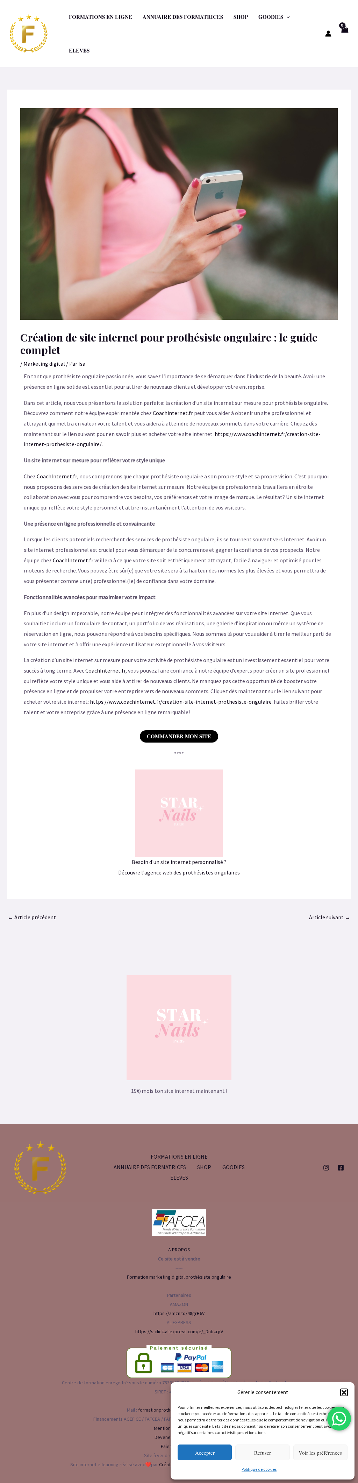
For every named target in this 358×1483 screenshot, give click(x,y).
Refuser (262, 1452)
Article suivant (329, 917)
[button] (344, 1392)
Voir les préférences (320, 1452)
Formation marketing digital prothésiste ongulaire (179, 1277)
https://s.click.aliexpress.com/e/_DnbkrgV (179, 1331)
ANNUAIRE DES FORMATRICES (183, 17)
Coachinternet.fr (173, 412)
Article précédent (32, 917)
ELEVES (79, 50)
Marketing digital (44, 363)
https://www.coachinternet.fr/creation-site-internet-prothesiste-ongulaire (181, 701)
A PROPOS (179, 1249)
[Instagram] (326, 1168)
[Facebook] (341, 1168)
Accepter (205, 1452)
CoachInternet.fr (57, 476)
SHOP (241, 17)
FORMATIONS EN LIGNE (100, 17)
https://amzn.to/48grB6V (179, 1313)
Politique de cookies (259, 1469)
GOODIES (270, 17)
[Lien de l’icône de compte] (328, 33)
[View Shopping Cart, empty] (344, 33)
